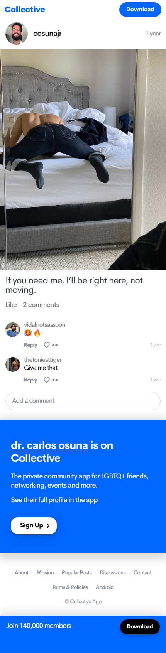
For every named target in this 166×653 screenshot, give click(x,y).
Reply (30, 344)
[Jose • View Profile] (12, 329)
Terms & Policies (70, 587)
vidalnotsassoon (44, 324)
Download (140, 9)
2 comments (41, 305)
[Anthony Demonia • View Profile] (12, 364)
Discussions (112, 572)
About (22, 572)
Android (104, 587)
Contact (142, 572)
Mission (45, 572)
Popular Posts (76, 572)
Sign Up (31, 525)
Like (11, 305)
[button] (83, 401)
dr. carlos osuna (49, 445)
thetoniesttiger (42, 359)
